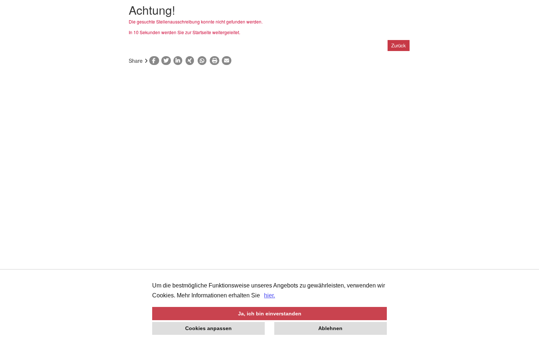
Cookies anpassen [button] (208, 328)
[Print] (216, 60)
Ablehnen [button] (330, 328)
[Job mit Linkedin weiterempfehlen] (179, 60)
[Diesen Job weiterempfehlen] (228, 60)
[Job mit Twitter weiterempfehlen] (167, 60)
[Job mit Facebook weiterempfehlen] (155, 60)
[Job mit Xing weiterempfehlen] (192, 60)
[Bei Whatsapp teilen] (204, 60)
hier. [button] (269, 295)
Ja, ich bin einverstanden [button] (269, 313)
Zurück (398, 45)
